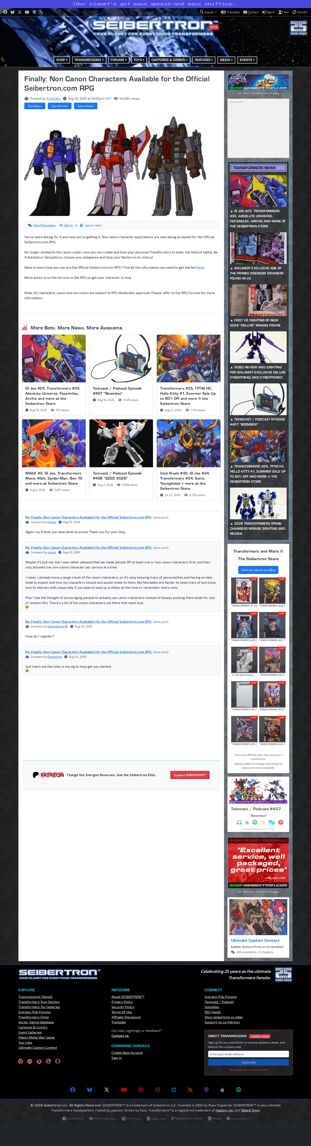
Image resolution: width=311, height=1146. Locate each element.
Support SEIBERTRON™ (190, 775)
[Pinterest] (141, 1090)
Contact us (120, 1036)
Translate (118, 1022)
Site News (35, 106)
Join (88, 225)
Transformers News (254, 167)
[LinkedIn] (173, 1090)
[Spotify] (238, 1090)
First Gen (54, 98)
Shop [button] (60, 60)
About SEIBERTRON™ (127, 997)
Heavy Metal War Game (36, 1037)
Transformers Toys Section (38, 1002)
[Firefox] (39, 1061)
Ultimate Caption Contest (255, 940)
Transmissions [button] (87, 60)
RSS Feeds (213, 1012)
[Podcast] (206, 1090)
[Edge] (48, 1061)
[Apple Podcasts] (222, 1090)
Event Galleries (30, 1032)
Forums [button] (117, 60)
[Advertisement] (123, 710)
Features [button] (203, 60)
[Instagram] (157, 1090)
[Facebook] (73, 1090)
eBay (276, 92)
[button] (208, 12)
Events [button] (246, 60)
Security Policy (122, 1007)
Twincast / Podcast (219, 1002)
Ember (52, 522)
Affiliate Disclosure (126, 1017)
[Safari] (29, 1061)
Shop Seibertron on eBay (224, 1017)
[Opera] (57, 1061)
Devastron (55, 656)
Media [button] (225, 60)
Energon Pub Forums (34, 1012)
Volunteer (212, 1007)
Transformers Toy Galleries (39, 1007)
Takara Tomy (250, 1110)
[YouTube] (124, 1090)
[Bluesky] (90, 1090)
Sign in (68, 225)
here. (201, 267)
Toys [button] (138, 60)
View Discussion (44, 225)
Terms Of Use (121, 1012)
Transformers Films (33, 1017)
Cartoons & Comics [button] (168, 60)
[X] (107, 1090)
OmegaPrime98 (58, 626)
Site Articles (59, 106)
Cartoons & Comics (32, 1027)
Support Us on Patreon (222, 1022)
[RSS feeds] (190, 1090)
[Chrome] (20, 1061)
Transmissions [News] (35, 997)
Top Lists (25, 1042)
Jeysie (52, 552)
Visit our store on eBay (258, 570)
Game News (86, 106)
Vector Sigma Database (36, 1022)
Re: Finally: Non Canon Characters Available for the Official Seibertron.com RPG (88, 517)
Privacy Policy (122, 1002)
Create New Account (127, 1053)
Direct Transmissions (238, 1036)
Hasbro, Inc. (225, 1110)
